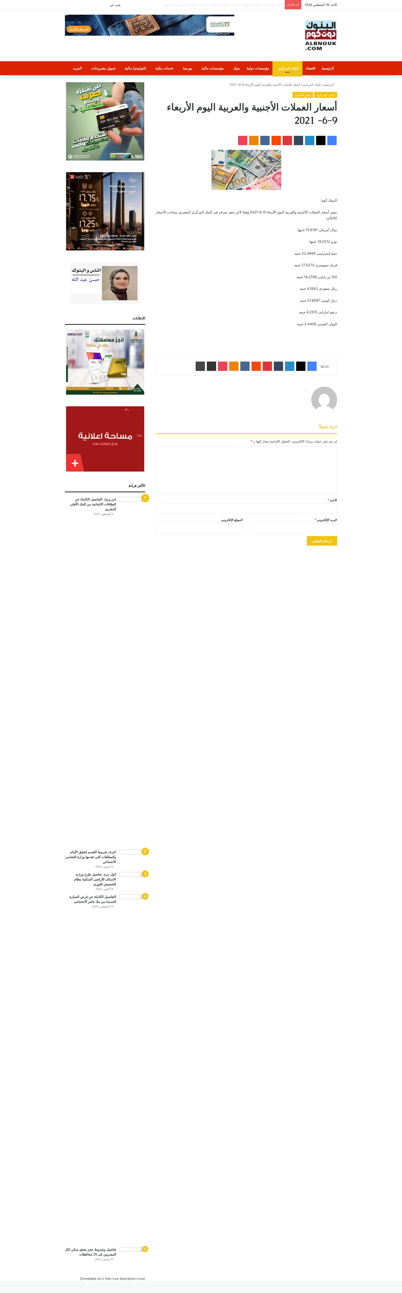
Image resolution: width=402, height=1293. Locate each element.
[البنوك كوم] (321, 35)
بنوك (236, 68)
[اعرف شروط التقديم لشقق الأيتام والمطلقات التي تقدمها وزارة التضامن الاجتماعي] (132, 858)
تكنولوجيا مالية (135, 68)
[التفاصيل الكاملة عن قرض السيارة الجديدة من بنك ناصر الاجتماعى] (132, 1069)
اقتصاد (310, 68)
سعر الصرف (303, 95)
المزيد (77, 68)
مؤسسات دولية (258, 68)
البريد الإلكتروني (326, 520)
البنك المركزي (288, 68)
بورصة (187, 68)
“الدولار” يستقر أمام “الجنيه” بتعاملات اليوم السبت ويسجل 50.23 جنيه (237, 5)
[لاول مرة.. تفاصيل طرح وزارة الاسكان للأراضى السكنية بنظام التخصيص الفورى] (132, 880)
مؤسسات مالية (212, 68)
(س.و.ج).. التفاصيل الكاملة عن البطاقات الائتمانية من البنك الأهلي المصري (93, 504)
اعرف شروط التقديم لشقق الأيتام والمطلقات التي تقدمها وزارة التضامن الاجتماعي (90, 857)
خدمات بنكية (164, 68)
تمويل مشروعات (103, 68)
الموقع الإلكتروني (232, 520)
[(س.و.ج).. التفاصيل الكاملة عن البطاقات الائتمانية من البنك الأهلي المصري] (132, 671)
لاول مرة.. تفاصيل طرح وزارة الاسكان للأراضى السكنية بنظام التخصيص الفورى (95, 879)
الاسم (332, 500)
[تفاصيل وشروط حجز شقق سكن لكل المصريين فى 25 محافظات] (132, 1256)
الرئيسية (328, 68)
